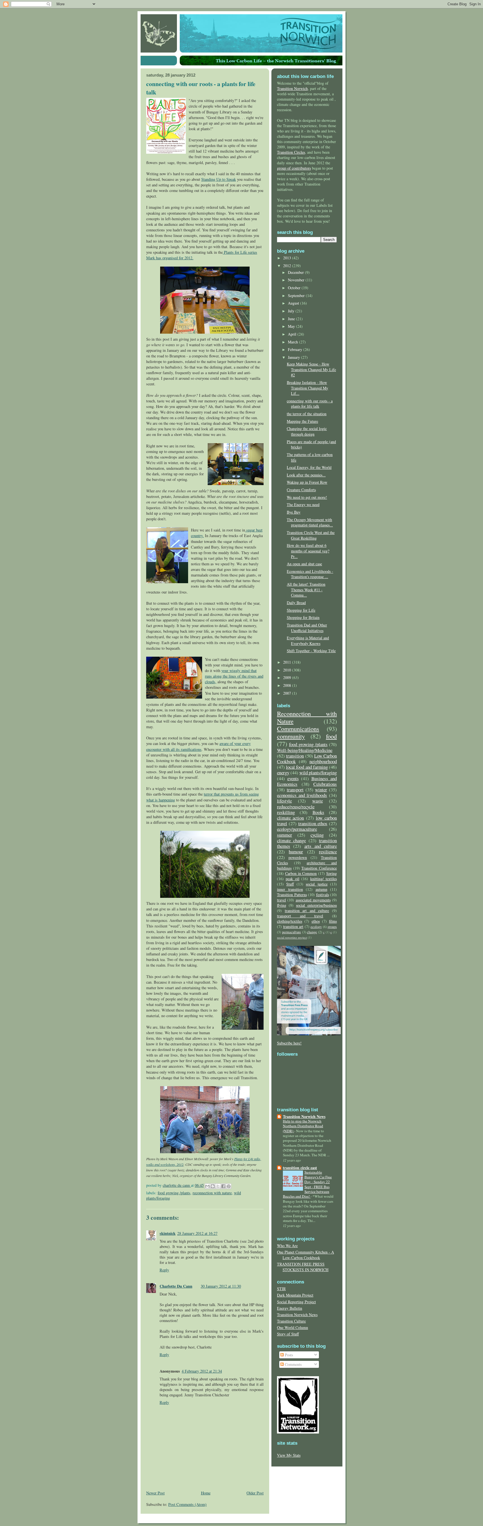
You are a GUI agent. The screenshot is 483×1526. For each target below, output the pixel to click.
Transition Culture (291, 1321)
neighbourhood (323, 761)
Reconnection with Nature (212, 1192)
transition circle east (300, 1168)
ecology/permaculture (297, 829)
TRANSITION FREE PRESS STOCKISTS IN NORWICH (302, 1266)
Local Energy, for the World (309, 467)
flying (281, 905)
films (333, 921)
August (294, 303)
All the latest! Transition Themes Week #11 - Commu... (306, 590)
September (297, 295)
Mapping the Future (302, 421)
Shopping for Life (301, 610)
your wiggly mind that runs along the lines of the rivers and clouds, (234, 676)
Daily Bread (296, 602)
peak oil (292, 878)
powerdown (297, 857)
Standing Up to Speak (218, 179)
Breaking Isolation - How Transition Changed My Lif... (307, 388)
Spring (331, 873)
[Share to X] (218, 1186)
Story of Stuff (288, 1334)
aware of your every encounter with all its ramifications (198, 746)
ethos (316, 921)
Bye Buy (293, 512)
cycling (317, 835)
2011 (287, 662)
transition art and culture (307, 910)
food (331, 736)
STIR (281, 1288)
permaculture (291, 932)
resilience (328, 851)
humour (296, 851)
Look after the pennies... (306, 475)
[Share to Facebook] (223, 1186)
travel (281, 900)
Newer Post (155, 1493)
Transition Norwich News (304, 1116)
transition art (293, 926)
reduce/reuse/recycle (295, 806)
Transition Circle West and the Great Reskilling (311, 535)
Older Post (255, 1493)
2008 (287, 685)
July (291, 311)
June (292, 318)
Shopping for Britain (303, 617)
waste (317, 801)
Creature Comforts (301, 489)
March (293, 342)
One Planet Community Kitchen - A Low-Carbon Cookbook (305, 1254)
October (295, 287)
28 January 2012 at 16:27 (197, 1233)
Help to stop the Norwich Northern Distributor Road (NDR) (303, 1126)
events (293, 778)
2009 (287, 677)
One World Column (292, 1327)
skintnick (168, 1233)
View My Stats (288, 1455)
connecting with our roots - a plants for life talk (310, 403)
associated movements (313, 900)
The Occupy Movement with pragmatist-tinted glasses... (310, 522)
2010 (287, 670)
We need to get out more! (307, 497)
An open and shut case (304, 563)
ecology (316, 926)
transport (295, 789)
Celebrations (325, 784)
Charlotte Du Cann (176, 1286)
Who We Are (287, 1245)
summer (284, 835)
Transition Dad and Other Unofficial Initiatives (307, 627)
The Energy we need (303, 504)
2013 (287, 257)
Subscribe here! (289, 1043)
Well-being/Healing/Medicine (304, 750)
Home (205, 1493)
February (295, 349)
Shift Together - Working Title (311, 650)
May (292, 326)
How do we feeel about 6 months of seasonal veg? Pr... (308, 551)
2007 (287, 693)
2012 (287, 265)
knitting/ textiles (323, 878)
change (312, 932)
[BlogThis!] (213, 1186)
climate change (291, 840)
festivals (322, 894)
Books (318, 812)
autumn (321, 889)
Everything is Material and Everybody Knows (308, 640)
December (296, 272)
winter (321, 789)
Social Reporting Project (296, 1301)
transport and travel (300, 916)
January (294, 357)
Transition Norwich (292, 88)
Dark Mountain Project (295, 1295)
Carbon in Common (301, 873)
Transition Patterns (292, 894)
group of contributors (294, 168)
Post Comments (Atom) (187, 1504)
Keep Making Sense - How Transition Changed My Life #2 (311, 369)
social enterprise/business (316, 905)
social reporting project (292, 937)
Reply (164, 1270)
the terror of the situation (306, 413)
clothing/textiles (289, 921)
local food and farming (307, 767)
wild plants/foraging (318, 772)
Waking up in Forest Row (307, 482)
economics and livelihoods (302, 795)
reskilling (286, 812)
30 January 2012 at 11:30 (221, 1286)
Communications (298, 728)
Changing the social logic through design (307, 431)
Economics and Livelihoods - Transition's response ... (310, 574)
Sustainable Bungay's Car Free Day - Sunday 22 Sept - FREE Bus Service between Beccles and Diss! (307, 1184)
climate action (290, 818)
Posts (288, 1355)
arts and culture (320, 846)
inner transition (290, 889)
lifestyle (284, 801)
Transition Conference (319, 868)
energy (283, 772)
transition (295, 756)
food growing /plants (174, 1192)
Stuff (290, 884)
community (291, 736)
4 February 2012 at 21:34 (202, 1371)
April (292, 334)
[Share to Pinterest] (228, 1186)
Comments (293, 1364)
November (297, 280)
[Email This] (207, 1186)
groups (332, 926)
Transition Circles (291, 152)
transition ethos (313, 823)
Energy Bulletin (289, 1308)
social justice (316, 884)
